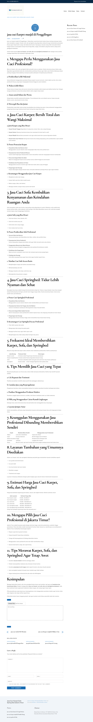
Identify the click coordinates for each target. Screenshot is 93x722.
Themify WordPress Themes (42, 702)
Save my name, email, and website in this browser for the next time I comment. (29, 684)
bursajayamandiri (16, 38)
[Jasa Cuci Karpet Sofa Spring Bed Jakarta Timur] (15, 15)
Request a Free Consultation (80, 1)
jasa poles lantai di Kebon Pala (33, 643)
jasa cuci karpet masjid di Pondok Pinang (76, 31)
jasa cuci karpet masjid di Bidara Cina (48, 632)
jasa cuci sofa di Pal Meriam (18, 632)
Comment (10, 659)
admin (8, 38)
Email (38, 676)
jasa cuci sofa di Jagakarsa (73, 37)
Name (9, 676)
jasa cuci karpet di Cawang (51, 643)
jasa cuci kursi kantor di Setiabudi (75, 40)
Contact (83, 11)
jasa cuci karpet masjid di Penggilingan (29, 34)
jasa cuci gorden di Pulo (72, 34)
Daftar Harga (71, 11)
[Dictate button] (9, 626)
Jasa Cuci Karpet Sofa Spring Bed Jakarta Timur (37, 700)
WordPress (34, 702)
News (77, 11)
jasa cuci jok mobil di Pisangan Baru (15, 643)
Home (65, 11)
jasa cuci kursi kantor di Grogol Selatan (76, 28)
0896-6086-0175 (14, 1)
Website (10, 681)
